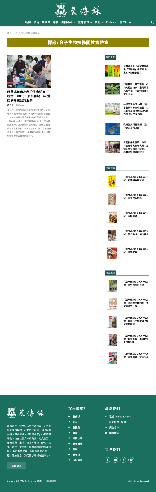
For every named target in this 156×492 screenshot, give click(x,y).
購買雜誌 (114, 433)
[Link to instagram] (123, 460)
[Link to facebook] (107, 460)
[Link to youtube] (115, 460)
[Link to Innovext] (144, 481)
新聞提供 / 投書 (117, 422)
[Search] (152, 22)
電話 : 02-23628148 (120, 417)
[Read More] (29, 71)
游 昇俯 (10, 105)
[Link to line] (131, 460)
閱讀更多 (16, 465)
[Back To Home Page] (29, 412)
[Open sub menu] (74, 22)
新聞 (10, 86)
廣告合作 (114, 428)
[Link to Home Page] (78, 9)
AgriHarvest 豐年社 (34, 481)
